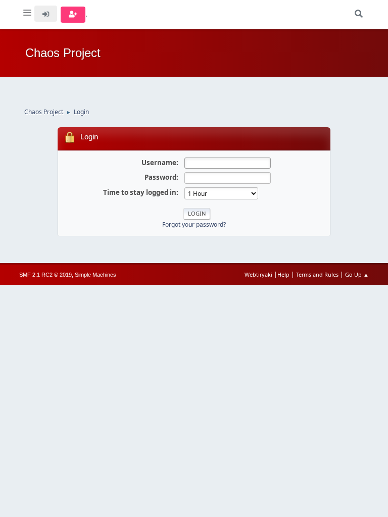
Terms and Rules (317, 274)
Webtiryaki (258, 274)
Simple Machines (95, 275)
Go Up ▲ (357, 274)
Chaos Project (63, 53)
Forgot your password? (194, 224)
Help (283, 274)
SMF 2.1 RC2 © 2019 (45, 275)
